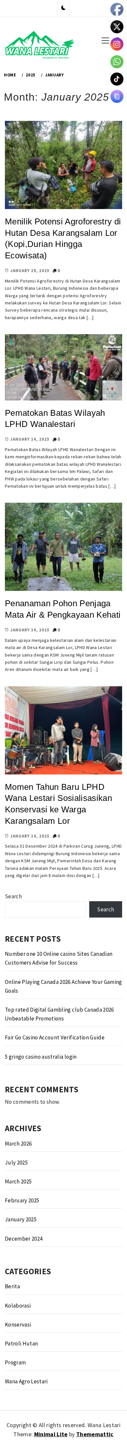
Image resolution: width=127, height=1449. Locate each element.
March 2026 (18, 1143)
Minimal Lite (51, 1434)
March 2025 (18, 1181)
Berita (12, 1286)
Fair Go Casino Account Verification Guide (55, 1037)
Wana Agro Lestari (26, 1381)
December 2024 (23, 1238)
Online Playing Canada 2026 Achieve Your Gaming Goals (63, 986)
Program (15, 1362)
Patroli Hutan (21, 1343)
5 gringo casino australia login (41, 1056)
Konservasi (18, 1324)
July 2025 (16, 1162)
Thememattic (95, 1434)
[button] (63, 8)
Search (13, 896)
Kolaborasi (18, 1305)
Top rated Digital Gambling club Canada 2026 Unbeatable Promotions (59, 1014)
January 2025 (20, 1219)
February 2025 (22, 1200)
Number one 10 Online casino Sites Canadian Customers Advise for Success (58, 958)
